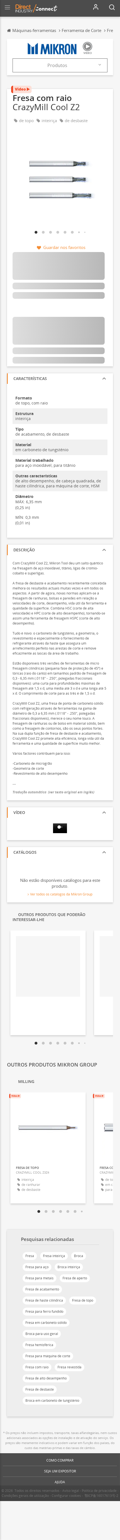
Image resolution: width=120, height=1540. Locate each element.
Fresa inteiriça (54, 1255)
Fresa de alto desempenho (46, 1378)
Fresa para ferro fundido (44, 1311)
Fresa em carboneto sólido (46, 1322)
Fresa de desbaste (39, 1389)
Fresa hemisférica (39, 1344)
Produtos (57, 65)
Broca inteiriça (68, 1267)
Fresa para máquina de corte (47, 1356)
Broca (78, 1255)
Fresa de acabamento (42, 1289)
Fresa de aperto (75, 1278)
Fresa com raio (37, 1367)
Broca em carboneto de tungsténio (52, 1400)
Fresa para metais (39, 1278)
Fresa (29, 1255)
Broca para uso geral (41, 1333)
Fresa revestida (69, 1367)
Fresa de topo (82, 1300)
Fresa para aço (37, 1267)
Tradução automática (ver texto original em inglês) (53, 792)
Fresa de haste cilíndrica (44, 1300)
